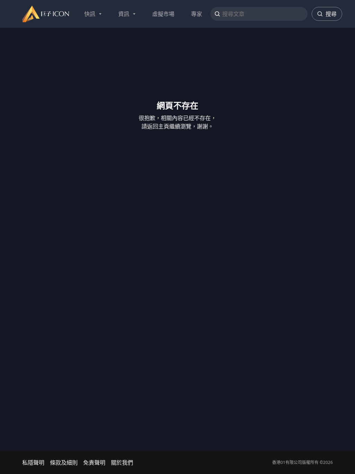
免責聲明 (94, 462)
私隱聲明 (33, 462)
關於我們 (122, 462)
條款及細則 (64, 462)
